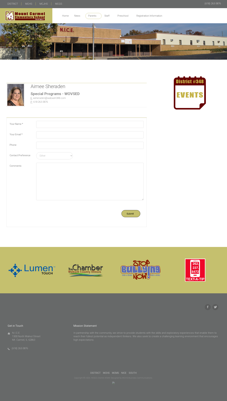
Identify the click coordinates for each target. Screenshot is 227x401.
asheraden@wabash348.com (49, 98)
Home (65, 15)
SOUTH (133, 372)
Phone (13, 145)
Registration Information (149, 15)
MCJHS (44, 3)
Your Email (16, 134)
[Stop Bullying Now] (141, 270)
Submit (130, 213)
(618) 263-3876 (213, 3)
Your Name (16, 124)
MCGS (58, 3)
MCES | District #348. (100, 378)
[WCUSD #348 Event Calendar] (189, 92)
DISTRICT (12, 3)
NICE (123, 372)
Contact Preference (20, 155)
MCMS (115, 372)
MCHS (28, 3)
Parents (92, 15)
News (77, 15)
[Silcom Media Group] (113, 383)
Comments (15, 166)
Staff (107, 15)
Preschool (122, 15)
